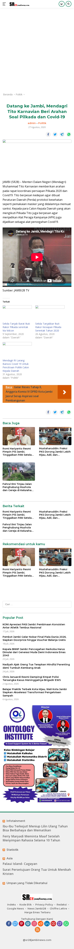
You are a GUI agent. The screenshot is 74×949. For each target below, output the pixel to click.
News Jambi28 (37, 908)
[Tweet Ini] (55, 134)
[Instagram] (34, 924)
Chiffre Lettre (58, 908)
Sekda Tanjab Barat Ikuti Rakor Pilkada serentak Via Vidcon (16, 327)
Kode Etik (25, 904)
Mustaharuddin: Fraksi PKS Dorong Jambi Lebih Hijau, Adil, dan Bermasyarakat (55, 451)
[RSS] (37, 930)
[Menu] (5, 4)
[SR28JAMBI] (19, 4)
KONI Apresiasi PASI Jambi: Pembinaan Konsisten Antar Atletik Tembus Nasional (34, 626)
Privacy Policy (44, 904)
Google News (15, 908)
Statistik (12, 849)
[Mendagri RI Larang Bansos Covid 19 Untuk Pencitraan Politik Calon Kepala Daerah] (17, 350)
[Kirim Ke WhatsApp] (68, 134)
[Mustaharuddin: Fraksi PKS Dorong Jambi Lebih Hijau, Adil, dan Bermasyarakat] (55, 436)
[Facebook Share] (48, 134)
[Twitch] (59, 924)
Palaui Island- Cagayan (20, 864)
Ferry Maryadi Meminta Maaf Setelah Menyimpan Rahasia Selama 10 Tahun (31, 838)
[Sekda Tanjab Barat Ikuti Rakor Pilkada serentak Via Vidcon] (17, 313)
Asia (10, 858)
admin (32, 123)
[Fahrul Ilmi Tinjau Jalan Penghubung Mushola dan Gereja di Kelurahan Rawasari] (19, 471)
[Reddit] (40, 924)
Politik (42, 123)
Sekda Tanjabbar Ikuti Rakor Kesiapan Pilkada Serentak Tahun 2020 (48, 327)
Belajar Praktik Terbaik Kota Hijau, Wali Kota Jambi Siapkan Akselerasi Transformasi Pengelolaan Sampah (35, 692)
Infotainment (16, 821)
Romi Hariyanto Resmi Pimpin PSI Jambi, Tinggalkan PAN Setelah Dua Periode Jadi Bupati (18, 452)
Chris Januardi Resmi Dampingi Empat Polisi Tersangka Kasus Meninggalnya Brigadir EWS (32, 678)
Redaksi (62, 904)
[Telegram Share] (62, 134)
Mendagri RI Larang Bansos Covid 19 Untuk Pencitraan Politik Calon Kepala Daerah (16, 365)
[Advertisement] (37, 50)
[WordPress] (28, 924)
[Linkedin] (47, 924)
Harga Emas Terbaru (37, 912)
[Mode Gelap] (62, 4)
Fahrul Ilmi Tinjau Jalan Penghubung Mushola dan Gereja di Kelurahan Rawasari (18, 487)
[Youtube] (53, 924)
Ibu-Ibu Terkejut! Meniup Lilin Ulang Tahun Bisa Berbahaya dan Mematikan (35, 828)
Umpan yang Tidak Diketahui (27, 883)
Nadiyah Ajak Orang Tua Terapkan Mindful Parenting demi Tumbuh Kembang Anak (36, 666)
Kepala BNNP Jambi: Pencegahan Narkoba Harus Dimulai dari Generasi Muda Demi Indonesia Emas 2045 (34, 652)
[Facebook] (9, 924)
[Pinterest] (21, 924)
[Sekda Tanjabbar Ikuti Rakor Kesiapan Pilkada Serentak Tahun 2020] (50, 313)
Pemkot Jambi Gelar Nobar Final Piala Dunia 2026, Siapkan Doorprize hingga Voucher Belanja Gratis (34, 638)
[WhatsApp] (66, 924)
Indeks (11, 904)
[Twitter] (15, 924)
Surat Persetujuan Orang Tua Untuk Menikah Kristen (37, 872)
